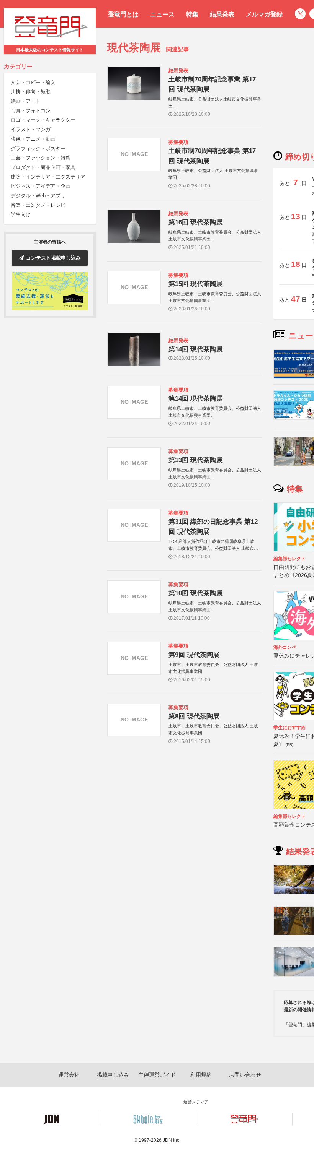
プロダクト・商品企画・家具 (43, 167)
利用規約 (201, 1075)
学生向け (21, 214)
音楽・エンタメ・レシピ (38, 205)
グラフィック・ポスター (38, 148)
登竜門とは (123, 14)
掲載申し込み (113, 1075)
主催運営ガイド (157, 1075)
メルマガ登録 (264, 14)
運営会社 (69, 1075)
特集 (192, 14)
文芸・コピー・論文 (33, 82)
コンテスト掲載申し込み (53, 258)
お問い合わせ (245, 1075)
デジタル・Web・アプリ (38, 195)
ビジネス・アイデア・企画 (40, 186)
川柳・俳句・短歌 (31, 91)
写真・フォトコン (31, 111)
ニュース (162, 14)
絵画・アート (26, 101)
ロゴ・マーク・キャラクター (43, 120)
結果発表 (222, 14)
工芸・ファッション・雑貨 (40, 158)
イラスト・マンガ (31, 129)
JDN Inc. (171, 1140)
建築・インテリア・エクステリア (48, 177)
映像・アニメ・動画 (33, 139)
